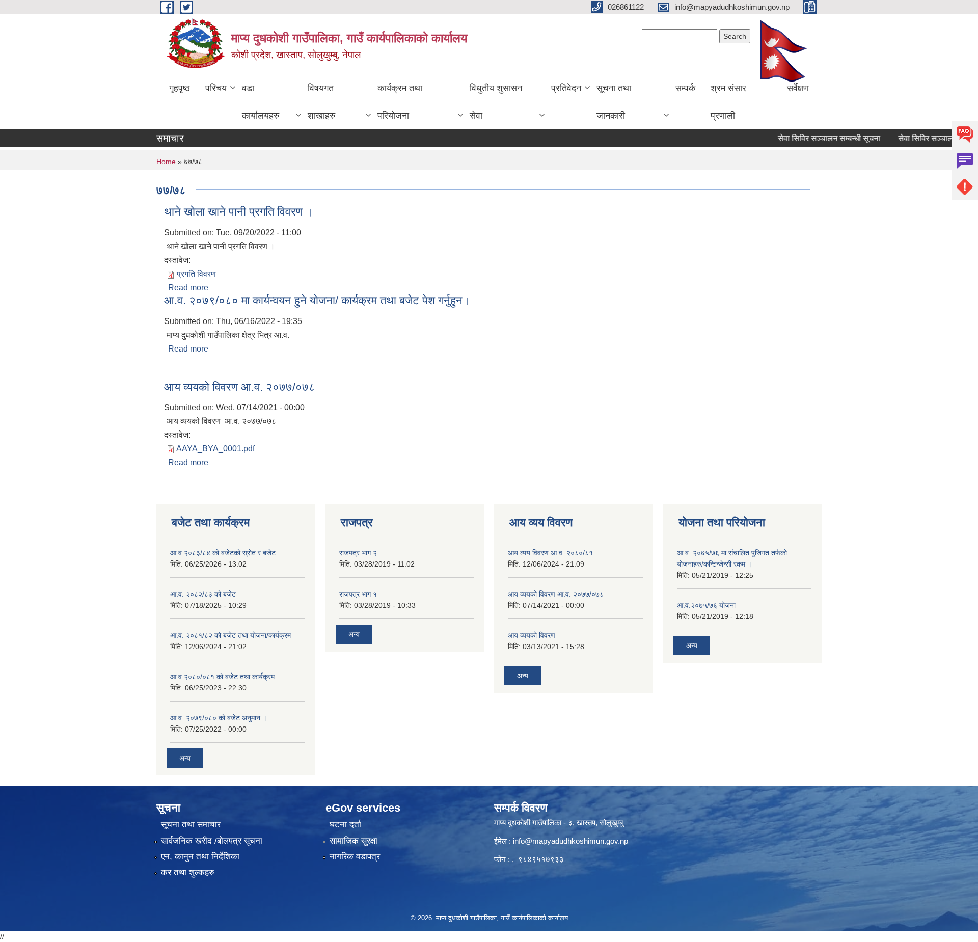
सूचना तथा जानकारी (613, 102)
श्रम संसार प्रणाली (728, 102)
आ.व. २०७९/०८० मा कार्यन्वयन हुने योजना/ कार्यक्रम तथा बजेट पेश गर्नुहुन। (317, 300)
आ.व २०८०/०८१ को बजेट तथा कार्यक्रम (222, 676)
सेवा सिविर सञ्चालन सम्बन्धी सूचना (815, 138)
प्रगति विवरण (196, 274)
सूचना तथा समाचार (191, 824)
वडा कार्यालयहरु (260, 102)
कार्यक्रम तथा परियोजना (399, 102)
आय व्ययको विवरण (531, 635)
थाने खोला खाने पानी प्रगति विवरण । (238, 211)
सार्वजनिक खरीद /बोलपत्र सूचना (211, 841)
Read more (188, 287)
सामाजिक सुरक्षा (353, 841)
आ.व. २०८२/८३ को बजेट (203, 594)
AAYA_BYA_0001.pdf (215, 448)
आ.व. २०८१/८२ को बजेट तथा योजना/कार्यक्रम (230, 635)
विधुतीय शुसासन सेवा (496, 102)
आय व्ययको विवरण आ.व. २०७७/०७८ (239, 387)
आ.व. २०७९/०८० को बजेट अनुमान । (218, 718)
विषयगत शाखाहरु (321, 102)
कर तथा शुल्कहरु (187, 872)
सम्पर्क (685, 88)
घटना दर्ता (345, 824)
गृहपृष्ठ (179, 88)
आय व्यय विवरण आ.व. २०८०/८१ (550, 553)
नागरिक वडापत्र (355, 857)
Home (166, 161)
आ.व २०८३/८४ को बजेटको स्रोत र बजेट (223, 553)
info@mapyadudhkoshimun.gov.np (570, 841)
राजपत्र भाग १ (358, 594)
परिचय (216, 88)
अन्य (185, 758)
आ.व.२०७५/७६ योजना (706, 605)
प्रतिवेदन (566, 88)
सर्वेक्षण (798, 88)
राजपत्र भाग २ (358, 553)
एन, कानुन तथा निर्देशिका (200, 857)
